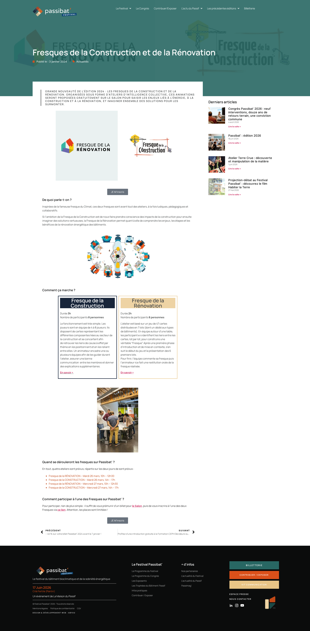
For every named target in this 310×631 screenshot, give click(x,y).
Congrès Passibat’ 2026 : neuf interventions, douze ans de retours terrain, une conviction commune (249, 114)
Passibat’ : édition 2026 (244, 135)
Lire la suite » (234, 126)
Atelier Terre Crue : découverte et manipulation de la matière (250, 159)
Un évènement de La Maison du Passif (54, 596)
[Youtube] (242, 605)
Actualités (82, 61)
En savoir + (66, 372)
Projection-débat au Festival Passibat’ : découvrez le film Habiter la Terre (248, 183)
